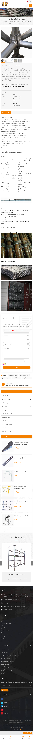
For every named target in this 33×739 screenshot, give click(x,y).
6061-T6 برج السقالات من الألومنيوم (21, 515)
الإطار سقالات (5, 403)
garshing (10, 609)
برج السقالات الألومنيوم (6, 670)
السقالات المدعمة (6, 417)
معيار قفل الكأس (6, 378)
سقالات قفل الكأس (25, 21)
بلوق (2, 641)
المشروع (3, 627)
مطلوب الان (26, 732)
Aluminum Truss (25, 724)
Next (32, 563)
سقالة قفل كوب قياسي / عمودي (17, 330)
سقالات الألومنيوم (6, 399)
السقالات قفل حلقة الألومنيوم (8, 667)
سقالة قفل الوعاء (27, 378)
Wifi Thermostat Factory (16, 727)
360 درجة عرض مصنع (6, 623)
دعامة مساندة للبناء (5, 658)
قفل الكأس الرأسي (24, 375)
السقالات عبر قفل (5, 664)
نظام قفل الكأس (16, 378)
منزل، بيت (5, 21)
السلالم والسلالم (5, 410)
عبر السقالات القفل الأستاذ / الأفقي (16, 574)
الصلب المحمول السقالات (7, 420)
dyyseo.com (21, 722)
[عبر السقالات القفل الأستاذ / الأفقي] (16, 557)
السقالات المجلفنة (13, 375)
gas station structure (15, 724)
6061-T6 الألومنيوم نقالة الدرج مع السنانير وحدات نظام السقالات (21, 443)
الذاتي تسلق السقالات (7, 431)
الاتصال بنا (3, 636)
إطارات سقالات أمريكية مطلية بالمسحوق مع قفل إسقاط (20, 487)
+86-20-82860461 (14, 603)
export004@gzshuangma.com (18, 606)
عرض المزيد (17, 448)
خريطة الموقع (4, 638)
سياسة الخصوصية (5, 630)
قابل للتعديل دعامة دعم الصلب (8, 655)
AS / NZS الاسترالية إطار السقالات (21, 471)
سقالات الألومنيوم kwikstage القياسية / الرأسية (22, 502)
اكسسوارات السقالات (7, 413)
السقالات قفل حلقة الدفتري (7, 649)
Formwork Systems (25, 725)
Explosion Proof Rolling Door (11, 725)
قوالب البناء (4, 428)
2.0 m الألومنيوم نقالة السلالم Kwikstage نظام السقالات (20, 457)
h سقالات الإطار (5, 652)
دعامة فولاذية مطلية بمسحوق (8, 661)
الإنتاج (2, 625)
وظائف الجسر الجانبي (7, 424)
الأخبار (2, 632)
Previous (1, 563)
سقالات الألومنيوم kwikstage (8, 672)
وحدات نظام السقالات (14, 21)
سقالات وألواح (5, 406)
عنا (1, 621)
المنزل (2, 619)
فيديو (2, 634)
